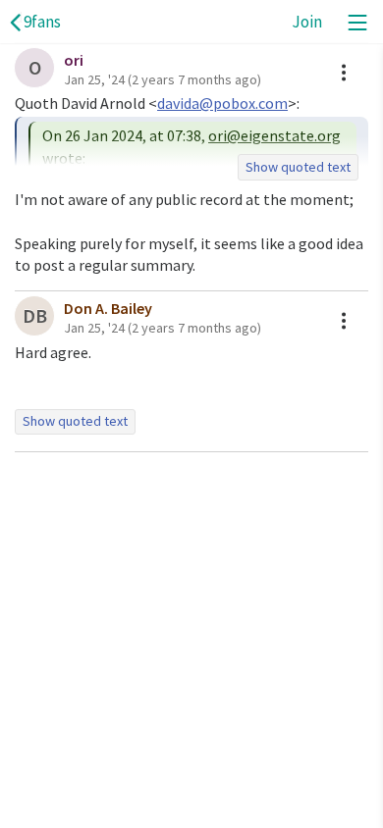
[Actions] (343, 72)
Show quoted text (298, 167)
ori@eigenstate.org (274, 135)
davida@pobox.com (222, 103)
